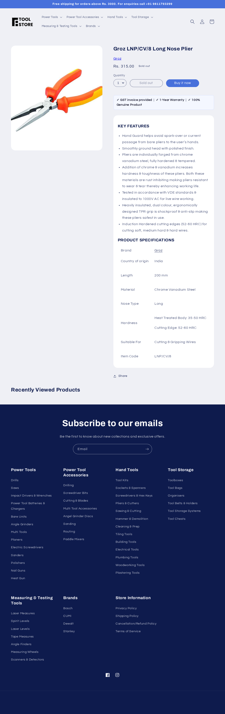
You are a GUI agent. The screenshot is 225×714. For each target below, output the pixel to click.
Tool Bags (175, 488)
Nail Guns (18, 570)
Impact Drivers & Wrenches (31, 495)
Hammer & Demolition (132, 518)
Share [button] (122, 375)
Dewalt (68, 623)
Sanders (17, 555)
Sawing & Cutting (128, 511)
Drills (15, 480)
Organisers (176, 495)
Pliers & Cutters (127, 503)
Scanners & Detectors (27, 659)
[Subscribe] (147, 449)
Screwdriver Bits (75, 493)
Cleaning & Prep (128, 526)
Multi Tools (19, 532)
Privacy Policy (126, 608)
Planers (16, 539)
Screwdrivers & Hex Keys (134, 495)
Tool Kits (122, 480)
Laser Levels (20, 628)
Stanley (69, 631)
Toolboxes (175, 480)
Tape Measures (22, 636)
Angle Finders (21, 644)
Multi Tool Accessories (80, 508)
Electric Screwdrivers (27, 547)
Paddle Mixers (73, 539)
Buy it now (182, 83)
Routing (69, 531)
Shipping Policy (127, 616)
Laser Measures (23, 613)
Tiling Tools (124, 534)
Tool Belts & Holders (183, 503)
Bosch (68, 608)
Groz (117, 58)
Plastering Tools (128, 572)
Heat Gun (18, 578)
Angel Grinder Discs (78, 516)
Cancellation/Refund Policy (136, 623)
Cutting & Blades (75, 500)
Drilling (68, 485)
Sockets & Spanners (131, 488)
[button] (51, 17)
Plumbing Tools (127, 557)
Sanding (69, 523)
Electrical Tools (127, 549)
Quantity (119, 75)
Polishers (18, 562)
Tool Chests (177, 518)
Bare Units (19, 516)
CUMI (67, 616)
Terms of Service (128, 631)
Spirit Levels (20, 621)
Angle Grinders (22, 524)
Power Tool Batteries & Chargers (28, 506)
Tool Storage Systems (184, 511)
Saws (15, 488)
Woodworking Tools (130, 565)
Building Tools (126, 541)
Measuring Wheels (25, 651)
